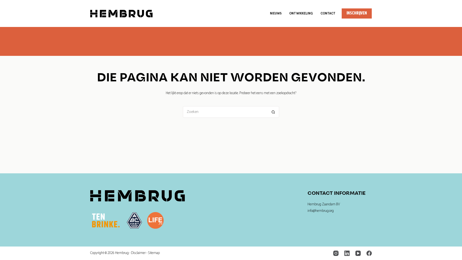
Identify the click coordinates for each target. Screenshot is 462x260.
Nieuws (276, 13)
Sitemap (154, 253)
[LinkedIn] (347, 253)
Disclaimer (138, 253)
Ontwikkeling (301, 13)
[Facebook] (369, 253)
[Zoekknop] (273, 112)
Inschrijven (356, 13)
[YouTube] (358, 253)
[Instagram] (336, 253)
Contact (328, 13)
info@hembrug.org (321, 211)
